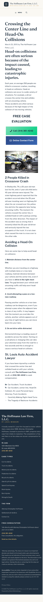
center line (23, 388)
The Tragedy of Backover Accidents (22, 400)
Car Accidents (6, 462)
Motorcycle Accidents (9, 469)
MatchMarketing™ (15, 591)
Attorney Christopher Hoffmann (12, 509)
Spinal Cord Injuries (8, 485)
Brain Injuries (6, 489)
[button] (26, 12)
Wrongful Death (7, 497)
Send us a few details (9, 539)
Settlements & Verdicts (9, 513)
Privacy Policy (6, 585)
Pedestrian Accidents (9, 473)
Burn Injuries (6, 493)
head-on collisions (14, 89)
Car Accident (13, 385)
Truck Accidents (20, 394)
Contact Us (5, 517)
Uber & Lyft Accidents (9, 481)
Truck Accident (25, 385)
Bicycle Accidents (8, 477)
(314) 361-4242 (7, 451)
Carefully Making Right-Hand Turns (22, 397)
